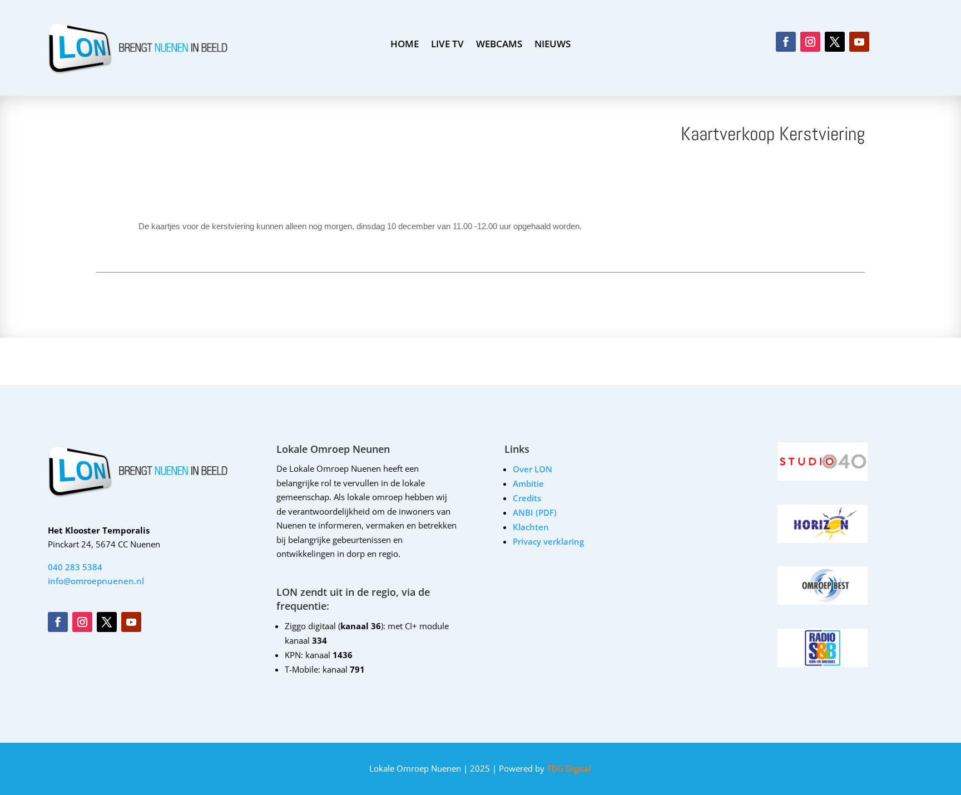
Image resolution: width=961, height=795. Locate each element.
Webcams (499, 45)
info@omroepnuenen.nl (96, 580)
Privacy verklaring (548, 541)
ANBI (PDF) (535, 512)
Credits (527, 497)
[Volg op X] (835, 42)
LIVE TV (447, 45)
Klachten (531, 526)
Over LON (532, 469)
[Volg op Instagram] (810, 42)
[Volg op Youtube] (859, 42)
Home (404, 45)
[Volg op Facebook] (786, 42)
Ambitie (528, 483)
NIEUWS (552, 45)
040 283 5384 (75, 566)
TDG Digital (567, 768)
